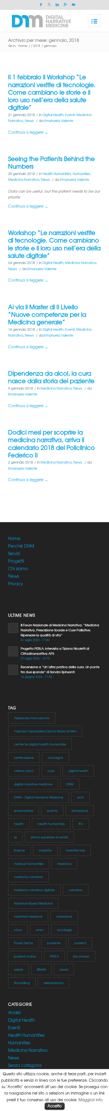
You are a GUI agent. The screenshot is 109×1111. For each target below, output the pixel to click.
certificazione (24, 757)
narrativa (75, 889)
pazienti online (25, 956)
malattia (45, 850)
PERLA (54, 956)
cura (51, 770)
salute (18, 969)
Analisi (14, 1012)
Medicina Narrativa (23, 179)
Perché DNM (21, 546)
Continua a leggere (28, 132)
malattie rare (75, 850)
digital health (78, 770)
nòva (18, 929)
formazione (80, 810)
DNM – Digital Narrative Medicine (38, 797)
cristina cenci (24, 770)
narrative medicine (28, 916)
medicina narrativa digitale (34, 889)
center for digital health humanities (40, 744)
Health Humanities (56, 173)
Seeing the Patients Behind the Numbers (51, 162)
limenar (19, 850)
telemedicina (53, 982)
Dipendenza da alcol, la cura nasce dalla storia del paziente (51, 377)
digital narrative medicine (33, 784)
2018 (36, 46)
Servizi (14, 553)
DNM (70, 784)
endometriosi (23, 810)
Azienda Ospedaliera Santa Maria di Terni (45, 731)
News (29, 120)
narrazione (64, 916)
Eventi (70, 114)
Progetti (16, 561)
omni (39, 929)
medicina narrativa (28, 876)
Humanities (81, 173)
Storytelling (22, 982)
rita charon (81, 956)
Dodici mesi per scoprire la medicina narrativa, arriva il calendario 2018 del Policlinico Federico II (51, 443)
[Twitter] (49, 4)
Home (22, 46)
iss (15, 837)
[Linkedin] (57, 4)
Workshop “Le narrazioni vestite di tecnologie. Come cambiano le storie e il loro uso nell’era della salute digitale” (54, 244)
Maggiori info (91, 1099)
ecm (80, 797)
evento (52, 810)
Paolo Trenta (23, 942)
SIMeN (41, 969)
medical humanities (28, 863)
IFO (81, 823)
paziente (53, 942)
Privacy (15, 583)
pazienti (80, 942)
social (64, 969)
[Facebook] (41, 4)
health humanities (51, 823)
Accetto (55, 1105)
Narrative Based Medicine (33, 903)
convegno (55, 757)
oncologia (64, 929)
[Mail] (73, 4)
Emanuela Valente (58, 120)
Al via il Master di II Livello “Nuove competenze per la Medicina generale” (47, 315)
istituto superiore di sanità (49, 837)
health (19, 823)
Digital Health (52, 114)
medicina (64, 863)
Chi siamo (18, 568)
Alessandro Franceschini (31, 718)
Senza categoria (24, 1065)
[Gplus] (65, 4)
